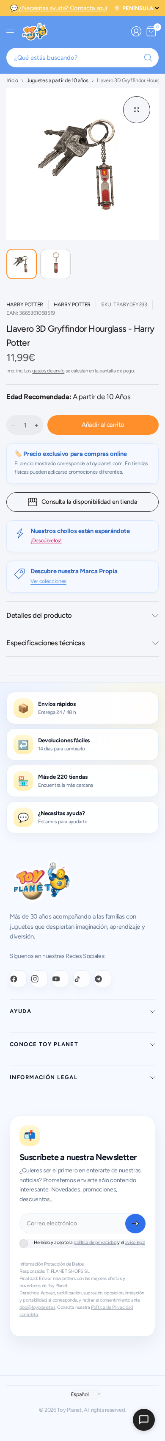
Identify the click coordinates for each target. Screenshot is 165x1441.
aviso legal (135, 1242)
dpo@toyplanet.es (37, 1307)
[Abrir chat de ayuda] (144, 1420)
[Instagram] (39, 978)
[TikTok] (81, 978)
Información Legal (43, 1077)
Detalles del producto (39, 615)
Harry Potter (24, 304)
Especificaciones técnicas (45, 643)
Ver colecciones (48, 581)
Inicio (12, 80)
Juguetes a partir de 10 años (57, 80)
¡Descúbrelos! (46, 540)
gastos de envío (48, 371)
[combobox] (82, 57)
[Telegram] (102, 978)
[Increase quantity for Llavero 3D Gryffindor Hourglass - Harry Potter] (36, 425)
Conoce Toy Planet (44, 1044)
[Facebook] (18, 978)
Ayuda (20, 1011)
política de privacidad (95, 1242)
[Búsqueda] (148, 57)
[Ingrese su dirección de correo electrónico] (135, 1223)
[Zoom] (136, 109)
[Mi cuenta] (136, 31)
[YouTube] (60, 978)
